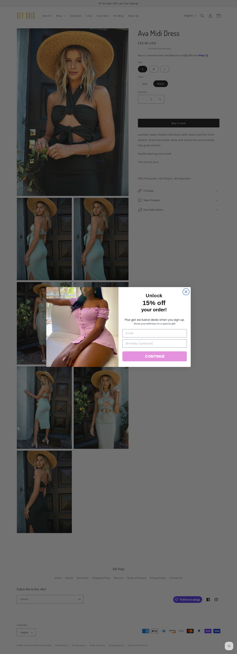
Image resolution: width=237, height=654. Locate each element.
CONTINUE (154, 356)
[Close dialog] (186, 292)
